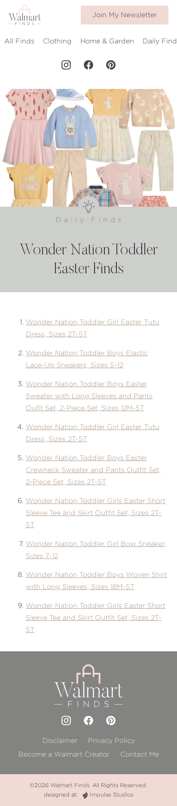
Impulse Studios (111, 794)
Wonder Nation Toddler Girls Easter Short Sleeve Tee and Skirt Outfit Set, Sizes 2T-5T (95, 513)
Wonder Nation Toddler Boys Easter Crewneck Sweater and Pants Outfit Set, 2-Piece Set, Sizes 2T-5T (93, 470)
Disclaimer (60, 740)
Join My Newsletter (124, 15)
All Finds (19, 41)
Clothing (57, 41)
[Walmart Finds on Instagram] (66, 65)
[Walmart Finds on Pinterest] (111, 65)
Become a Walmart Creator (64, 754)
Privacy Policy (111, 740)
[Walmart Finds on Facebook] (88, 65)
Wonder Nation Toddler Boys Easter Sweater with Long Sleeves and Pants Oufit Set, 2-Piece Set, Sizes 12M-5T (89, 396)
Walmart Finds (69, 785)
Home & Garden (107, 41)
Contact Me (139, 754)
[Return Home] (25, 15)
